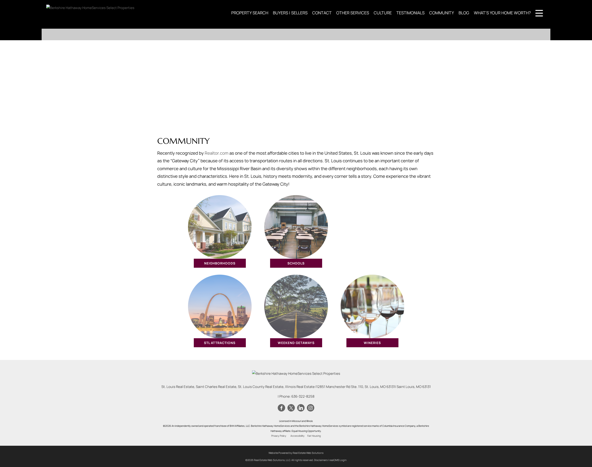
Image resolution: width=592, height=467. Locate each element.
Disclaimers (321, 460)
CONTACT (322, 12)
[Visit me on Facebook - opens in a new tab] (281, 408)
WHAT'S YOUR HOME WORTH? (502, 12)
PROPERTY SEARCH (249, 12)
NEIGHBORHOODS (219, 263)
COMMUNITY (441, 12)
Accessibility (297, 435)
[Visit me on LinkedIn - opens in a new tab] (301, 408)
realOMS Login (338, 460)
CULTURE (383, 12)
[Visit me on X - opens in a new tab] (291, 408)
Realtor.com (216, 153)
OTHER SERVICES (352, 12)
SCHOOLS (296, 263)
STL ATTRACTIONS (219, 343)
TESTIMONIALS (410, 12)
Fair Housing (314, 435)
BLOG (464, 12)
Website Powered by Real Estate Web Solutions (296, 453)
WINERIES (372, 343)
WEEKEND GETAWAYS (296, 343)
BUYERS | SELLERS (290, 12)
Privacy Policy (278, 435)
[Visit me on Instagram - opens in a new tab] (310, 408)
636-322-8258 (302, 396)
